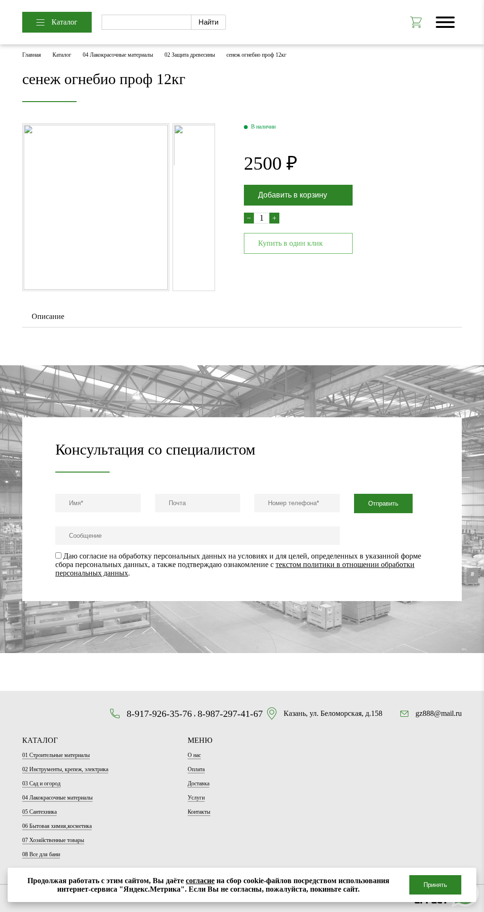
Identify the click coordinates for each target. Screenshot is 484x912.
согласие (200, 881)
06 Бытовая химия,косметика (57, 826)
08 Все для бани (41, 854)
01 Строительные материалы (56, 755)
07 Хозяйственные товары (53, 840)
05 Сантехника (39, 812)
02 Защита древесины (189, 55)
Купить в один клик (290, 243)
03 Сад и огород (41, 783)
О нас (194, 755)
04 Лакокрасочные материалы (118, 55)
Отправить (383, 503)
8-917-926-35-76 (159, 713)
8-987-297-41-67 (230, 713)
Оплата (196, 769)
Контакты (199, 812)
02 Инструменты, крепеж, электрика (65, 769)
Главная (31, 55)
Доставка (198, 783)
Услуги (196, 797)
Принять (435, 884)
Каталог (65, 22)
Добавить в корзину (292, 195)
